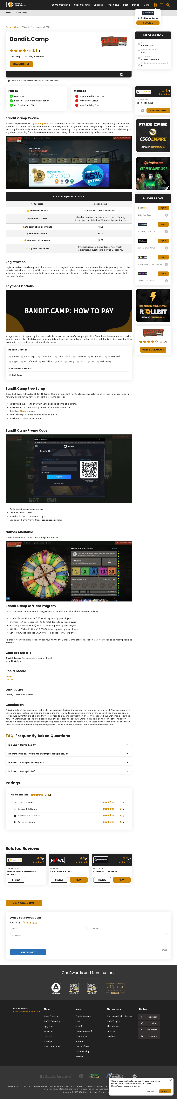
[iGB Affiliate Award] (56, 988)
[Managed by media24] (116, 1076)
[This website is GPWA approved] (94, 1076)
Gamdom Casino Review (119, 1016)
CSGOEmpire (113, 1021)
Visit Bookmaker (153, 349)
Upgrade (98, 4)
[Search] (168, 4)
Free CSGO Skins (52, 1046)
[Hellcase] (166, 248)
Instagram (152, 1029)
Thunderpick (113, 1026)
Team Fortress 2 (84, 1031)
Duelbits (111, 1036)
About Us (80, 1041)
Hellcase (111, 1031)
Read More (151, 1091)
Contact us (81, 1036)
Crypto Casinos (83, 1016)
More (146, 4)
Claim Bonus (21, 64)
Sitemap (80, 1056)
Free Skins (113, 4)
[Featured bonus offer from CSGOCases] (155, 5)
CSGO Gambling (52, 1021)
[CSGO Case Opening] (18, 5)
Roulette (48, 1031)
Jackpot (48, 1036)
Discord (24, 411)
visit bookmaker (24, 903)
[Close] (158, 11)
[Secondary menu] (161, 4)
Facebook (152, 1017)
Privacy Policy (82, 1051)
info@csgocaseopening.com (27, 1011)
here (55, 81)
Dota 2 (136, 4)
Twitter (10, 679)
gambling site (40, 123)
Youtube (153, 1036)
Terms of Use (82, 1046)
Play (79, 879)
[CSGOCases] (166, 231)
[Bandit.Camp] (114, 42)
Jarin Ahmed (15, 27)
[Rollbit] (166, 264)
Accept (165, 1091)
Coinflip (48, 1041)
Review (16, 880)
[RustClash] (166, 281)
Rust (125, 4)
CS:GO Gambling (61, 4)
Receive (148, 22)
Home (8, 13)
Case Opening (82, 4)
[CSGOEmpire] (142, 110)
